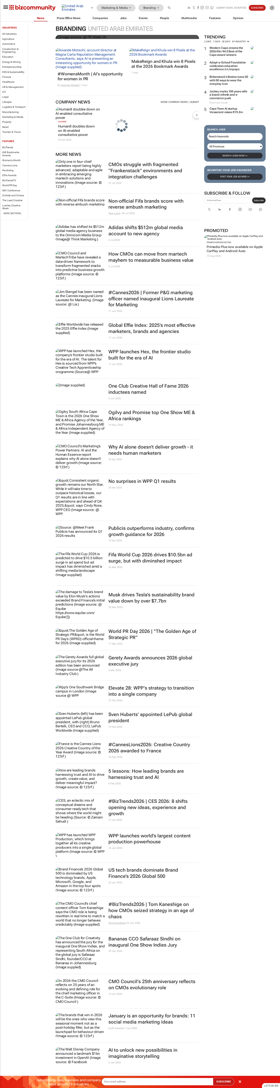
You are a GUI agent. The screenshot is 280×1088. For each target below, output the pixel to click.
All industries (9, 33)
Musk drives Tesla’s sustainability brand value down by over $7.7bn (151, 598)
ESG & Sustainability (13, 72)
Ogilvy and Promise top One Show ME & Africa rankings (151, 415)
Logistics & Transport (13, 107)
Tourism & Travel (11, 132)
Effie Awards (9, 175)
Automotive (8, 43)
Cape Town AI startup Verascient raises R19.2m (226, 110)
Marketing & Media (12, 117)
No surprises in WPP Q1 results (142, 481)
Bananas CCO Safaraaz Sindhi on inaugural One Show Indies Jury (144, 942)
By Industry (239, 41)
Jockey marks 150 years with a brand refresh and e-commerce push (228, 95)
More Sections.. (12, 213)
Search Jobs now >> (234, 155)
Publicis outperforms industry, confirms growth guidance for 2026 (151, 531)
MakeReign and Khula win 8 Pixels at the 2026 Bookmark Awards (163, 64)
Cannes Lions (9, 165)
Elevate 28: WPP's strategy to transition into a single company (151, 691)
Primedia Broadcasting (219, 242)
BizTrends (7, 147)
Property (6, 122)
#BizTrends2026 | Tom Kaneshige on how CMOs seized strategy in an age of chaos (151, 910)
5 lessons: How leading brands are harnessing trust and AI (146, 774)
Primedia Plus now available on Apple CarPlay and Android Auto (235, 249)
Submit (194, 102)
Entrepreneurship (11, 66)
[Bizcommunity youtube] (207, 8)
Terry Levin (114, 213)
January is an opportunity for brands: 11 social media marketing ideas (151, 1019)
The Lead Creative (12, 200)
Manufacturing (10, 112)
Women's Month (11, 160)
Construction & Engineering (10, 50)
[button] (169, 8)
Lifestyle (7, 102)
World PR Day (9, 185)
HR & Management (13, 87)
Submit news (224, 8)
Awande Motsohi (70, 85)
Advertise (240, 8)
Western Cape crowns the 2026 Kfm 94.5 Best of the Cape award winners (226, 51)
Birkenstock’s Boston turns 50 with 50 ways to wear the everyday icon (228, 80)
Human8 (62, 122)
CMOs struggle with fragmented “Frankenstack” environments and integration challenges (145, 171)
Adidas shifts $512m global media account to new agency (145, 230)
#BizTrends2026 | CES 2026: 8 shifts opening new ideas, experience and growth (148, 807)
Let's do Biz (271, 1085)
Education (7, 56)
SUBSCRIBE (223, 1081)
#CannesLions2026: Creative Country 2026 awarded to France (149, 748)
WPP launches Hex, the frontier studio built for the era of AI (149, 355)
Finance (6, 77)
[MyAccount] (272, 8)
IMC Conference (11, 190)
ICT (4, 92)
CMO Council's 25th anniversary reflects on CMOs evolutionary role (151, 984)
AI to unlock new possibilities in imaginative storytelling (142, 1053)
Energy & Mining (11, 62)
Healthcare (8, 81)
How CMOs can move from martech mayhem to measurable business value (150, 257)
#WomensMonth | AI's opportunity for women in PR (90, 76)
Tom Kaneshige (117, 923)
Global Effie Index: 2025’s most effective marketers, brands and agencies (151, 328)
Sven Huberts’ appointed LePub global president (150, 717)
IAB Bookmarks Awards (10, 154)
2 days (207, 41)
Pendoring (8, 170)
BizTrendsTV (9, 180)
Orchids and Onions (13, 195)
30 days (226, 41)
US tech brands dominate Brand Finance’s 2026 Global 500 (143, 873)
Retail (5, 127)
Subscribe (259, 200)
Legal (5, 96)
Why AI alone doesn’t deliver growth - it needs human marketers (150, 450)
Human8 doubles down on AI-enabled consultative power (76, 130)
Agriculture (8, 39)
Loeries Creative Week (11, 207)
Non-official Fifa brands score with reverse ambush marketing (145, 204)
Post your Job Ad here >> (235, 176)
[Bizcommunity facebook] (198, 8)
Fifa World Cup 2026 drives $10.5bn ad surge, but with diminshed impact (150, 558)
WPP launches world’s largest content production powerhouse (149, 839)
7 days (216, 41)
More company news (174, 102)
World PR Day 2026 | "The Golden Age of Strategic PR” (152, 634)
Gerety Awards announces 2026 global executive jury (150, 661)
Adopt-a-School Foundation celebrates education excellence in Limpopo (227, 66)
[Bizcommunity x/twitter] (193, 8)
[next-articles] (196, 115)
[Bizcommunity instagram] (202, 8)
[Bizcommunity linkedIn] (189, 8)
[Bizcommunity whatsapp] (211, 8)
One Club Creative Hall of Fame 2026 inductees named (148, 389)
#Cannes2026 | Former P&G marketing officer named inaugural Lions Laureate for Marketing (151, 299)
